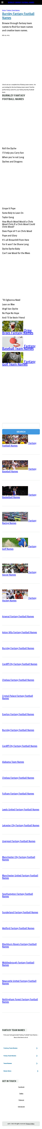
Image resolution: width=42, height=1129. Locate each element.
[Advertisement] (21, 62)
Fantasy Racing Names (19, 521)
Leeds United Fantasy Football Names (20, 809)
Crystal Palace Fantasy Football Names (17, 697)
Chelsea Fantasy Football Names (18, 680)
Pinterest (21, 1100)
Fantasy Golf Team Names (18, 362)
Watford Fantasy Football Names (18, 928)
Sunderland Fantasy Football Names (20, 912)
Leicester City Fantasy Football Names (20, 825)
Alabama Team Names (13, 761)
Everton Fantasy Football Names (18, 714)
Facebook (21, 1087)
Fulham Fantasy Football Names (18, 793)
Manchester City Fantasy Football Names (18, 858)
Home (4, 10)
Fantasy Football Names (19, 444)
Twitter (21, 1093)
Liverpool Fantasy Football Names (18, 841)
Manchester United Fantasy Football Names (20, 876)
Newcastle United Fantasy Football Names (19, 982)
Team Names (8, 1063)
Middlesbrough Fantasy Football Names (18, 963)
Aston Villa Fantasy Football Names (19, 632)
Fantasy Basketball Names (19, 496)
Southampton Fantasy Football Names (17, 895)
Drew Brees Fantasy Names (17, 331)
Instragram (21, 1106)
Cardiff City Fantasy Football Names (19, 664)
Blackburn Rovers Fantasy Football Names (19, 945)
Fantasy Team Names (13, 10)
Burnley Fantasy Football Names (18, 648)
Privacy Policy (30, 1124)
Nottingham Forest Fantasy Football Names (20, 1000)
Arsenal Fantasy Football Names (18, 616)
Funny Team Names (10, 1056)
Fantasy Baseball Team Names (18, 347)
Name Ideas (7, 1071)
